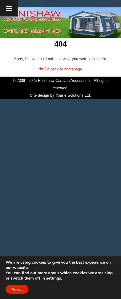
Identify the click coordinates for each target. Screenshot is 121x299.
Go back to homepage (62, 69)
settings (53, 278)
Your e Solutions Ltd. (73, 95)
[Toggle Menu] (9, 8)
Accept (17, 289)
